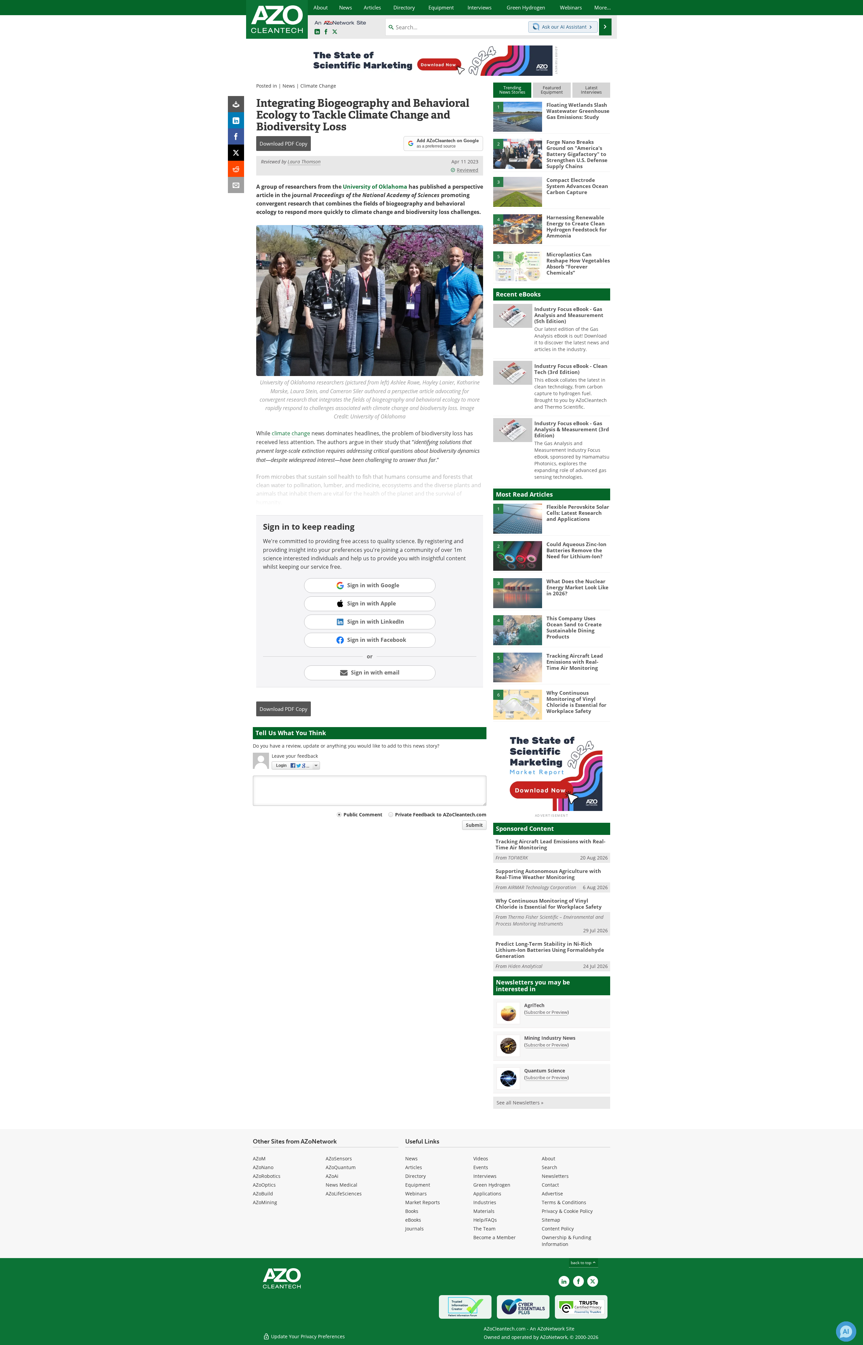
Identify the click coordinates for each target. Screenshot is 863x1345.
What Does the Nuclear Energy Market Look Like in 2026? (577, 587)
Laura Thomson (304, 161)
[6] (517, 704)
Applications (487, 1193)
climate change (291, 433)
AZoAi (332, 1176)
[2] (517, 153)
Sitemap (551, 1220)
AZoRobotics (266, 1176)
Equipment (417, 1185)
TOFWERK (518, 857)
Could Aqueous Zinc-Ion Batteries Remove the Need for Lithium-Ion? (576, 550)
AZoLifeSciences (344, 1193)
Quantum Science (544, 1070)
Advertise (552, 1193)
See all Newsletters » (520, 1102)
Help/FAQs (485, 1220)
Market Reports (422, 1202)
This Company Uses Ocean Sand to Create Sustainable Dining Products (574, 627)
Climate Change (318, 86)
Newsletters (555, 1176)
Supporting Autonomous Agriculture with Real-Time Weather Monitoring (548, 874)
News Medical (341, 1185)
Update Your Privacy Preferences (307, 1336)
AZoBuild (263, 1193)
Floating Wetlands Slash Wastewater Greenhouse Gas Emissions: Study (577, 110)
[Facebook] (236, 136)
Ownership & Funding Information (566, 1240)
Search (549, 1167)
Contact (550, 1185)
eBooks (413, 1220)
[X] (236, 153)
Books (411, 1211)
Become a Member (494, 1237)
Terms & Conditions (564, 1202)
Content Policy (558, 1228)
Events (480, 1167)
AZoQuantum (341, 1167)
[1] (517, 116)
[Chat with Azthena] (846, 1331)
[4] (517, 229)
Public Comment (363, 814)
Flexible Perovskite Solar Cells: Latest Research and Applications (577, 512)
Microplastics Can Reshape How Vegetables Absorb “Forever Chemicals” (578, 263)
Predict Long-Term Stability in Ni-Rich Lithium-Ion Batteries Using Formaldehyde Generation (550, 949)
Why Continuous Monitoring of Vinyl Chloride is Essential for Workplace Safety (576, 701)
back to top (581, 1262)
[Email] (236, 185)
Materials (484, 1211)
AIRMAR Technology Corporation (542, 887)
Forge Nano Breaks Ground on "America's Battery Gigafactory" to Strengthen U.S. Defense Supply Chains (576, 153)
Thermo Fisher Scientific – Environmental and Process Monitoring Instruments (549, 920)
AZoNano (263, 1167)
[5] (517, 266)
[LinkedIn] (236, 120)
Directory (415, 1176)
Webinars (416, 1193)
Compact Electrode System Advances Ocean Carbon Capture (577, 186)
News (288, 86)
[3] (517, 191)
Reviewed (467, 170)
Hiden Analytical (525, 966)
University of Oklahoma (375, 186)
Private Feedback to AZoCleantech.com (440, 814)
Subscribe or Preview (546, 1012)
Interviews (485, 1176)
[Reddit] (236, 169)
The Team (484, 1228)
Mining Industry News (549, 1038)
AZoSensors (339, 1158)
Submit (474, 825)
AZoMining (265, 1202)
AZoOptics (264, 1185)
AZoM (259, 1158)
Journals (414, 1228)
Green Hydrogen (491, 1185)
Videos (480, 1158)
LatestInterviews (591, 90)
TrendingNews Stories (512, 90)
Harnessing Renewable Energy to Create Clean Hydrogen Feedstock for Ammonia (576, 226)
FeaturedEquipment (552, 90)
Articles (413, 1167)
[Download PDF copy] (236, 104)
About (548, 1158)
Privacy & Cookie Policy (567, 1211)
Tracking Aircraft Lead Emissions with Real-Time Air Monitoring (574, 661)
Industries (484, 1202)
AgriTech (534, 1005)
